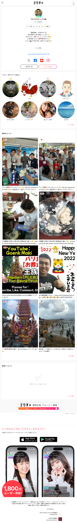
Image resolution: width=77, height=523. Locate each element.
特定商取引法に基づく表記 (58, 503)
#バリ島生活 (13, 189)
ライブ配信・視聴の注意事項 (41, 503)
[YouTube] (42, 60)
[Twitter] (29, 60)
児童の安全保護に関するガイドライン (22, 503)
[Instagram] (48, 60)
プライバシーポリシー (24, 502)
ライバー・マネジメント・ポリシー (55, 502)
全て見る (71, 356)
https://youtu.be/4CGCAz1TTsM (38, 54)
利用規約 (14, 502)
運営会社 (33, 502)
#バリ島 (20, 189)
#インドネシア (27, 189)
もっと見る (71, 124)
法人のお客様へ (41, 502)
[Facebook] (35, 60)
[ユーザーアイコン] (73, 3)
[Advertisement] (38, 418)
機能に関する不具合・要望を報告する (38, 505)
